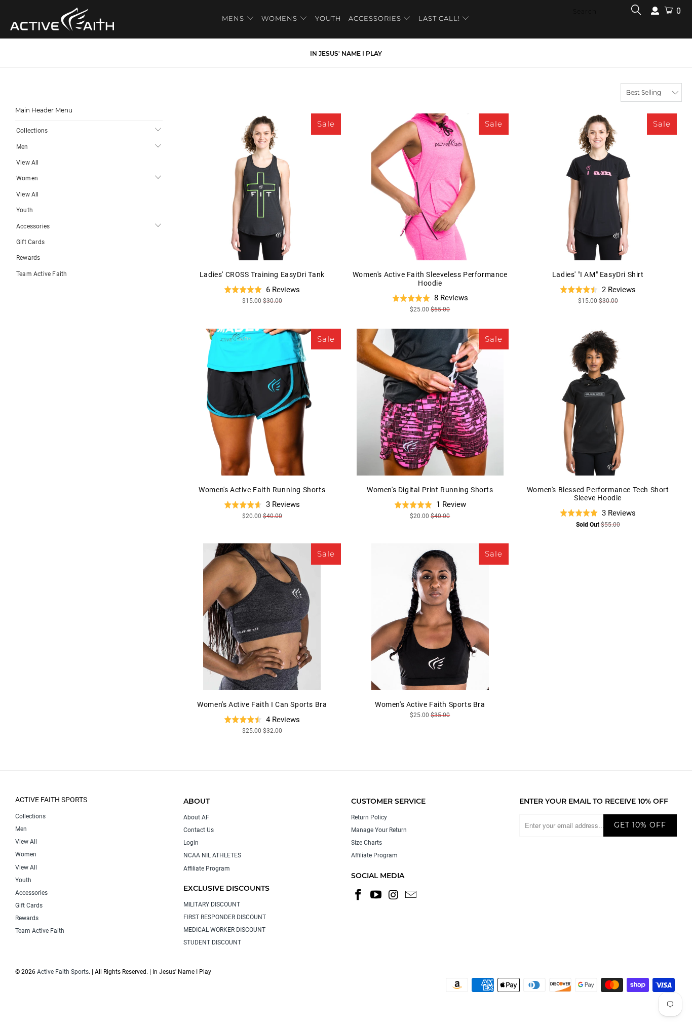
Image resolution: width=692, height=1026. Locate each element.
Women (27, 178)
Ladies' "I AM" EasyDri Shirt (597, 186)
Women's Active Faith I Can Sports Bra (262, 616)
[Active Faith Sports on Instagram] (393, 895)
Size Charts (366, 842)
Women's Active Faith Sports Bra (430, 616)
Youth (24, 210)
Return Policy (369, 817)
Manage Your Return (379, 830)
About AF (196, 817)
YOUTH (328, 18)
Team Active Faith (41, 274)
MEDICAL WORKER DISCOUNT (224, 929)
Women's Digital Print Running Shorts (430, 402)
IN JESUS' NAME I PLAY (346, 53)
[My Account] (655, 11)
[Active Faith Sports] (62, 19)
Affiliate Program (206, 868)
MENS (234, 18)
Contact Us (198, 830)
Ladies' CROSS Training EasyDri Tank (262, 186)
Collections (32, 130)
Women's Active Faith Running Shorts (262, 402)
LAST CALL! (440, 18)
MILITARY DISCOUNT (211, 904)
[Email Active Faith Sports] (411, 895)
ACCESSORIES (375, 18)
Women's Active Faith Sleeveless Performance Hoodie (430, 186)
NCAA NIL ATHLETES (212, 855)
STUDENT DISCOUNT (212, 942)
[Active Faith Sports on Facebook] (358, 895)
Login (191, 842)
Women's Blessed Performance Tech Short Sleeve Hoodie (597, 402)
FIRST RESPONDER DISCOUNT (224, 917)
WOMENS (279, 18)
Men (22, 146)
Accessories (33, 226)
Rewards (28, 257)
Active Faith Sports (63, 971)
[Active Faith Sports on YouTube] (376, 895)
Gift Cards (30, 242)
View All (27, 162)
